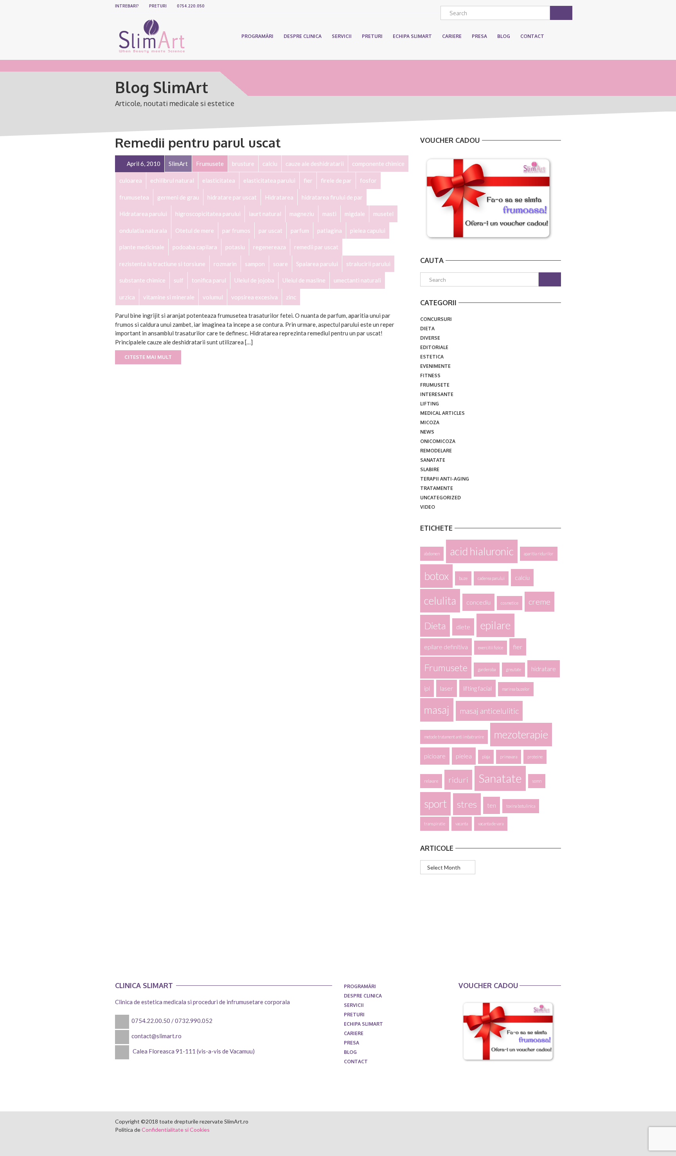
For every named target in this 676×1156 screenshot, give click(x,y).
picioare (435, 756)
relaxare (431, 780)
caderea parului (491, 578)
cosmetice (509, 602)
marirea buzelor (516, 688)
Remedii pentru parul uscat (198, 142)
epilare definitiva (446, 646)
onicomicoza (437, 441)
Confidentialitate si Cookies (176, 1129)
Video (427, 507)
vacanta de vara (490, 823)
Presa (351, 1043)
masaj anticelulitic (489, 710)
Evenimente (435, 366)
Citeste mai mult (148, 357)
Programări (257, 36)
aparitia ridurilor (539, 553)
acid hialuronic (482, 551)
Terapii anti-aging (444, 479)
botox (436, 576)
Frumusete (434, 385)
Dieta (427, 328)
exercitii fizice (490, 647)
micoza (429, 422)
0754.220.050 (191, 6)
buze (463, 578)
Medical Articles (442, 413)
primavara (508, 756)
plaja (486, 756)
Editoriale (434, 347)
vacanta (461, 823)
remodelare (436, 451)
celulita (440, 600)
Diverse (430, 338)
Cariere (353, 1033)
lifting (429, 404)
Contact (356, 1061)
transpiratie (434, 823)
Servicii (342, 36)
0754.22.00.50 (150, 1020)
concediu (478, 602)
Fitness (430, 375)
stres (467, 804)
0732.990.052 (193, 1020)
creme (539, 601)
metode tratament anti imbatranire (454, 736)
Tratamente (436, 488)
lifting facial (477, 688)
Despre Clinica (303, 36)
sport (435, 804)
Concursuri (436, 319)
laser (446, 688)
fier (517, 646)
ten (491, 805)
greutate (513, 669)
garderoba (487, 669)
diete (463, 626)
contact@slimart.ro (156, 1035)
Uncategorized (440, 498)
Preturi (158, 6)
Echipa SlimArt (412, 36)
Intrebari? (127, 6)
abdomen (432, 553)
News (427, 432)
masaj (436, 710)
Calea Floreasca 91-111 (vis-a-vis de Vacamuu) (194, 1051)
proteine (535, 756)
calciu (522, 577)
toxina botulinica (520, 805)
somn (536, 780)
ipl (427, 688)
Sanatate (432, 460)
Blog (350, 1052)
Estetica (432, 357)
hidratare (543, 668)
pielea (464, 756)
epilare (495, 625)
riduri (458, 779)
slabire (429, 469)
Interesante (436, 394)
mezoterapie (521, 734)
